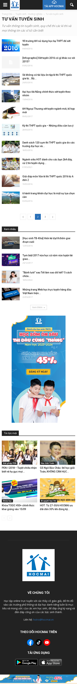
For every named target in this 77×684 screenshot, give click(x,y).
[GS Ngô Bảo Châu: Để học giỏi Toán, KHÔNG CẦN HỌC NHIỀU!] (57, 453)
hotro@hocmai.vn (43, 619)
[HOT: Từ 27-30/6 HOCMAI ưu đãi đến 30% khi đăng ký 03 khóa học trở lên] (57, 490)
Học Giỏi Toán (47, 463)
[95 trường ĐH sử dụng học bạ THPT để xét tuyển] (11, 45)
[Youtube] (47, 643)
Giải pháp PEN (9, 463)
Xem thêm (37, 307)
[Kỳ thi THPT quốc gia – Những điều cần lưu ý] (11, 130)
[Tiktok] (38, 643)
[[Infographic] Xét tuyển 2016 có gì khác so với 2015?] (11, 62)
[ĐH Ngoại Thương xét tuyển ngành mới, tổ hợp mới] (11, 113)
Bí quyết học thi (48, 501)
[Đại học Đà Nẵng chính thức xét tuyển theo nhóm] (11, 96)
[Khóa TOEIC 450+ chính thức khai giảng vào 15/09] (19, 490)
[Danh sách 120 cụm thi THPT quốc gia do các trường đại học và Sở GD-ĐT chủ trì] (11, 147)
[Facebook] (30, 643)
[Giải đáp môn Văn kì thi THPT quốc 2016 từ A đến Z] (11, 181)
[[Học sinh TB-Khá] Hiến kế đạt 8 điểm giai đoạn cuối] (11, 242)
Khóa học (7, 501)
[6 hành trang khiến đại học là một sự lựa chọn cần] (11, 198)
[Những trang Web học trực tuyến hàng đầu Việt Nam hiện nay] (11, 294)
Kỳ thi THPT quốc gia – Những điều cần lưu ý (47, 125)
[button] (72, 5)
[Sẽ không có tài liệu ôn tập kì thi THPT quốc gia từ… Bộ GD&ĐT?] (11, 79)
